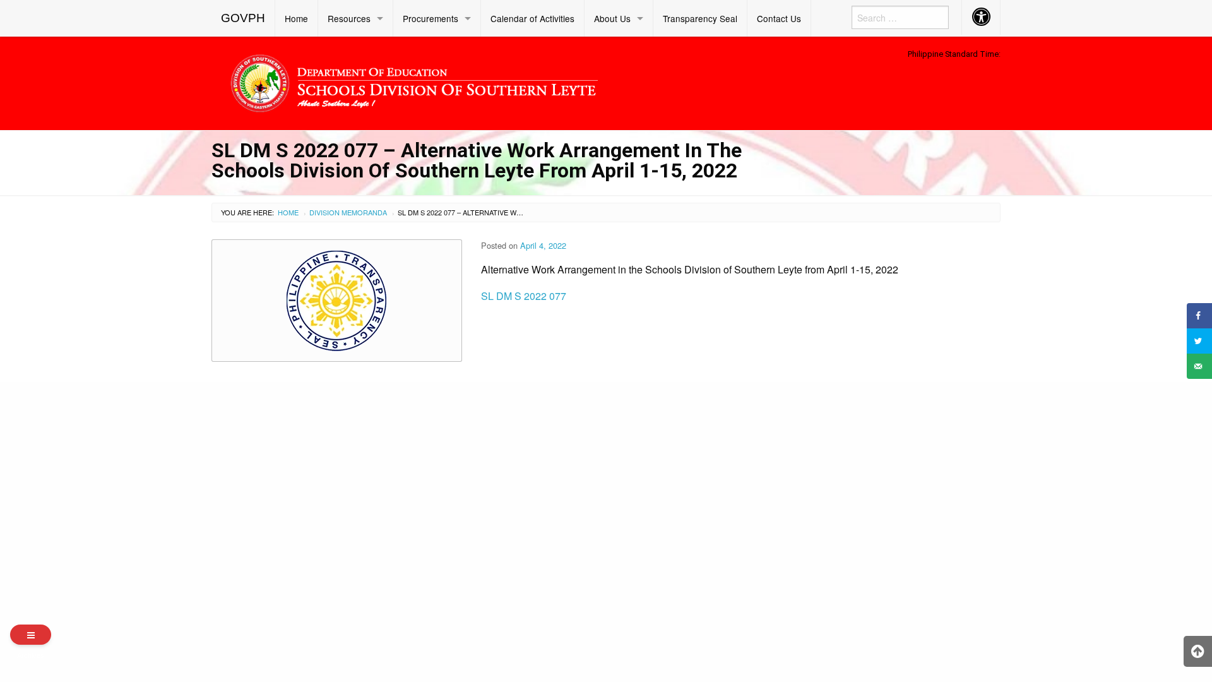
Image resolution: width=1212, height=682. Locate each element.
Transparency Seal (700, 18)
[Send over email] (1199, 366)
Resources (349, 18)
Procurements (430, 18)
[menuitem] (243, 18)
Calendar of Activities (532, 18)
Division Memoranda (348, 212)
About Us (612, 18)
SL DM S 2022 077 (523, 296)
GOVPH (243, 18)
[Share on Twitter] (1199, 341)
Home (296, 18)
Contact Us (779, 18)
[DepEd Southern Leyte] (505, 81)
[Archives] (30, 635)
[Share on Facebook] (1199, 315)
